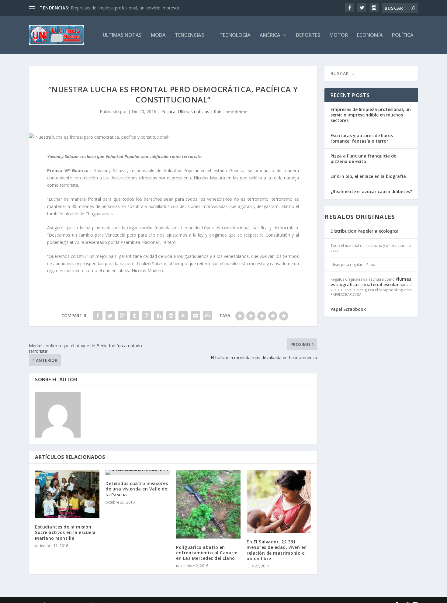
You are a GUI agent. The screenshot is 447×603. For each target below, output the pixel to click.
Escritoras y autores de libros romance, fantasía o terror (362, 138)
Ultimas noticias (193, 111)
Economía (370, 35)
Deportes (308, 35)
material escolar (381, 284)
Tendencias (189, 35)
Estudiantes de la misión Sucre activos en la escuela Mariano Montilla (65, 532)
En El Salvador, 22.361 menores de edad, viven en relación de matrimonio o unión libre (277, 550)
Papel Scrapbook (348, 309)
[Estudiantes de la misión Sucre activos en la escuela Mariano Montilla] (67, 494)
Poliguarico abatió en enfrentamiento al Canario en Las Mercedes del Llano (207, 552)
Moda (158, 35)
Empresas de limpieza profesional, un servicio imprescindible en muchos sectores (371, 114)
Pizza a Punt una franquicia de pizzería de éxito (363, 158)
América (270, 35)
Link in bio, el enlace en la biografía (368, 176)
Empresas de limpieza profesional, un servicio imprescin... (127, 8)
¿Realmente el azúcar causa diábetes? (371, 191)
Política (403, 35)
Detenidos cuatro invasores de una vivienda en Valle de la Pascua (137, 488)
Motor (338, 35)
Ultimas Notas (122, 35)
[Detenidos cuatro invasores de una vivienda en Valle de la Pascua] (138, 472)
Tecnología (235, 35)
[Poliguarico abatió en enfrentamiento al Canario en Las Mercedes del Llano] (208, 504)
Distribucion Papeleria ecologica (365, 231)
